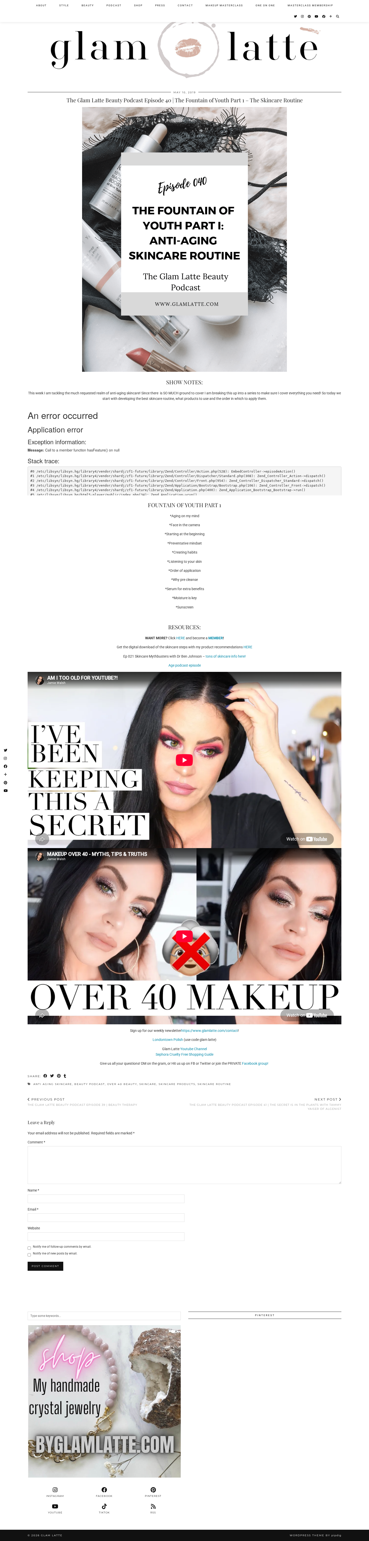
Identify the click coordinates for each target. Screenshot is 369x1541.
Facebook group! (255, 1063)
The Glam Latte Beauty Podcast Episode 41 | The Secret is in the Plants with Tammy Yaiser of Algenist (265, 1104)
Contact (185, 5)
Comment (36, 1142)
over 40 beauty (122, 1084)
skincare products (177, 1084)
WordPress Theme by (315, 1535)
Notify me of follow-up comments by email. (62, 1246)
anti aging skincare (52, 1084)
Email (33, 1209)
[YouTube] (317, 16)
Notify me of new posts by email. (55, 1253)
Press (160, 5)
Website (34, 1228)
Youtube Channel (193, 1049)
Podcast (113, 5)
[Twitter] (295, 16)
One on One (265, 5)
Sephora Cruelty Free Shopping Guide (184, 1054)
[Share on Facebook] (45, 1076)
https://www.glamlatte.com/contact (209, 1031)
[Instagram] (302, 16)
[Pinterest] (309, 16)
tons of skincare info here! (226, 656)
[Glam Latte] (184, 42)
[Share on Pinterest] (59, 1076)
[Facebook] (324, 16)
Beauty (88, 5)
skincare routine (214, 1084)
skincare (147, 1084)
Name (33, 1190)
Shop (138, 5)
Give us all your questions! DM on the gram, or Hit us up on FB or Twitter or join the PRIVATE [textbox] (184, 1063)
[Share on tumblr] (65, 1076)
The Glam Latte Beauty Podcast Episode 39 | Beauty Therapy (82, 1102)
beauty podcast (89, 1084)
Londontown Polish (168, 1040)
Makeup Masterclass (224, 5)
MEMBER (215, 638)
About (41, 5)
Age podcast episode (184, 665)
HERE (180, 638)
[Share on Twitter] (52, 1076)
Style (64, 5)
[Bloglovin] (331, 16)
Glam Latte (52, 1535)
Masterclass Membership (310, 5)
